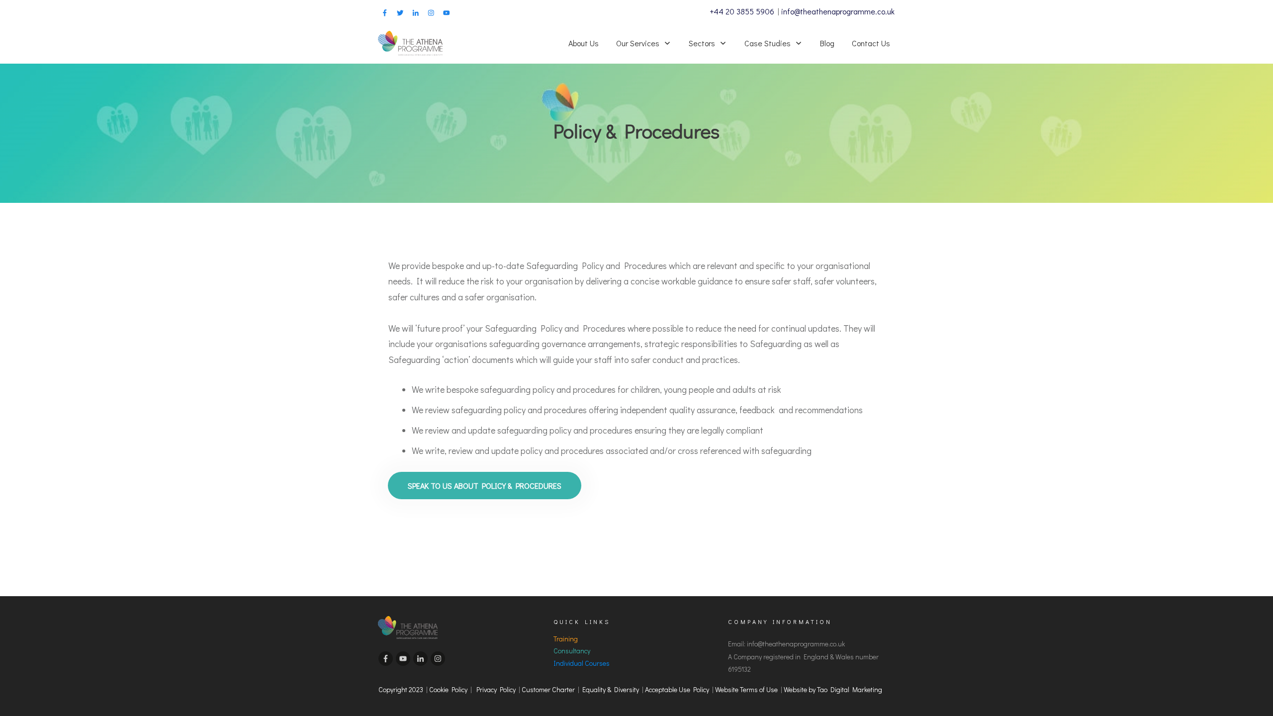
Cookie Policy (448, 689)
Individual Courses (581, 663)
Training (565, 638)
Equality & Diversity (610, 689)
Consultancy (571, 650)
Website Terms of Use (748, 689)
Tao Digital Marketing (849, 689)
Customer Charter (548, 689)
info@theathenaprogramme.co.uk (838, 11)
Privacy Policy (496, 689)
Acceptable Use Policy (677, 689)
